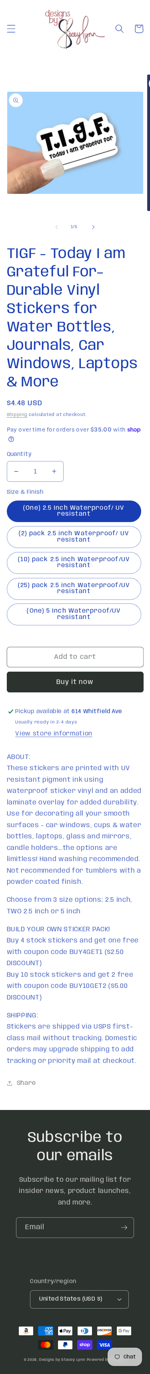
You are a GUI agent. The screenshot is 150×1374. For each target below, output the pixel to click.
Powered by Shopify (106, 1360)
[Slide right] (93, 227)
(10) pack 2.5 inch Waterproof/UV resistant (74, 562)
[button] (10, 28)
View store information (53, 734)
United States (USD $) (70, 1299)
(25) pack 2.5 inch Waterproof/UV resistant (74, 588)
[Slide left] (56, 227)
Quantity (19, 454)
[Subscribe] (124, 1227)
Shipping (17, 414)
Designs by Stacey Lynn (62, 1360)
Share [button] (26, 1083)
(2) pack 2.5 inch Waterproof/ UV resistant (74, 536)
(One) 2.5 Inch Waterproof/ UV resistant (73, 511)
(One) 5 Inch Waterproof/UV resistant (74, 614)
